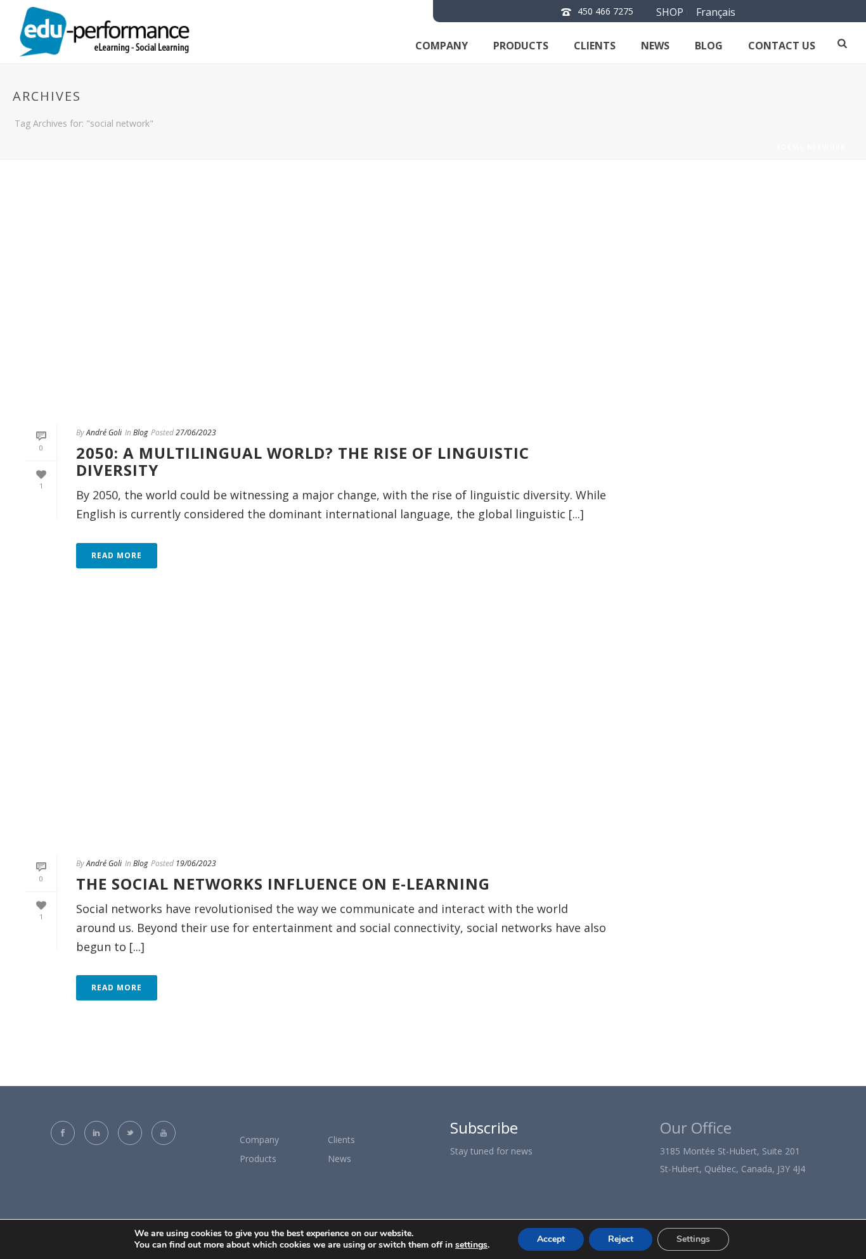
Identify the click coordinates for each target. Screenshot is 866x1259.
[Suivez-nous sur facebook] (63, 1133)
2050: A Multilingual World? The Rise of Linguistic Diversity (302, 461)
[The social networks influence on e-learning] (316, 730)
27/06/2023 (196, 432)
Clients (595, 46)
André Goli (104, 432)
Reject (620, 1239)
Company (441, 46)
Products (520, 46)
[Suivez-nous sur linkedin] (96, 1133)
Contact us (781, 46)
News (655, 46)
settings (471, 1245)
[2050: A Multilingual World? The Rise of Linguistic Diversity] (316, 299)
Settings (693, 1239)
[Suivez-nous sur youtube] (164, 1133)
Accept (551, 1239)
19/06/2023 (196, 863)
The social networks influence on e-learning (283, 883)
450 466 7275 (605, 11)
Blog (709, 46)
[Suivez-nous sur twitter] (130, 1133)
